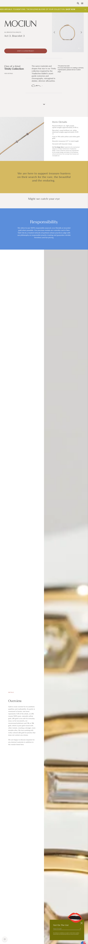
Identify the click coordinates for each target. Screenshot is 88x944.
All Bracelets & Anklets (12, 32)
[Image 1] (78, 48)
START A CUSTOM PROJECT (25, 51)
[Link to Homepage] (25, 23)
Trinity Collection (14, 68)
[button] (78, 3)
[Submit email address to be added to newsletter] (80, 928)
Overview (15, 701)
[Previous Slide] (54, 32)
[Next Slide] (81, 32)
